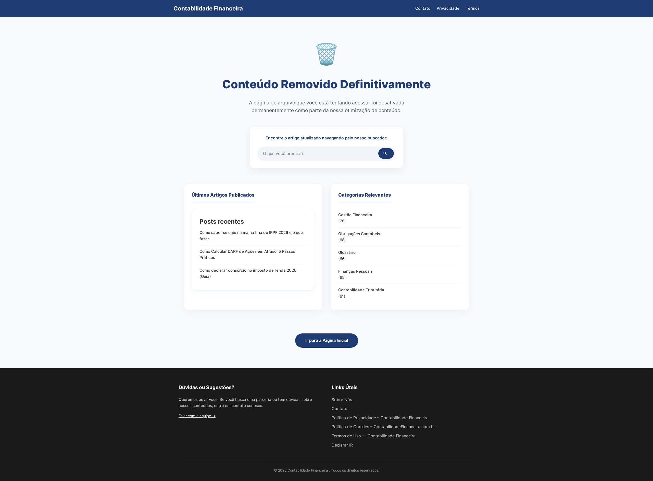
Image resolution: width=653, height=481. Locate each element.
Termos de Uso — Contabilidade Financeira (374, 435)
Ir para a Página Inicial (326, 340)
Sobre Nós (342, 399)
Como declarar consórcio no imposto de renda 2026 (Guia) (247, 273)
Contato (422, 8)
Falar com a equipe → (197, 416)
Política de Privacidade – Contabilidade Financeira (380, 417)
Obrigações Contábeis (359, 233)
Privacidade (448, 8)
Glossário (347, 252)
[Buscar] (386, 153)
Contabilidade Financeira (208, 8)
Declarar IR (342, 445)
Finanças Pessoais (355, 271)
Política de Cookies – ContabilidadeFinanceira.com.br (383, 426)
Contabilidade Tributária (361, 289)
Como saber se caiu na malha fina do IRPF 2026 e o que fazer (251, 235)
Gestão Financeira (355, 214)
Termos (473, 8)
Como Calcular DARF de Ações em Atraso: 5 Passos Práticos (247, 254)
